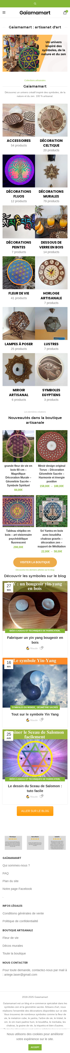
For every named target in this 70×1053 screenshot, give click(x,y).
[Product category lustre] (51, 330)
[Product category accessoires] (19, 127)
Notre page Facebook (17, 889)
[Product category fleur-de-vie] (19, 279)
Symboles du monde (23, 707)
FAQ (6, 873)
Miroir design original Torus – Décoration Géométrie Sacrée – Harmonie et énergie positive (51, 473)
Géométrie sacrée (47, 707)
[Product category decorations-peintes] (19, 230)
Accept (35, 1047)
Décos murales (13, 945)
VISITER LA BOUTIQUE (35, 562)
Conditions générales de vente (23, 913)
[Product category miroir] (19, 378)
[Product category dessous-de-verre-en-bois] (51, 230)
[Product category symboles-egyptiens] (51, 378)
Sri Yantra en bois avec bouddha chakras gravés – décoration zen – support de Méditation (52, 538)
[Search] (35, 3)
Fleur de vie (11, 938)
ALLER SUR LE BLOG (35, 811)
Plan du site (11, 881)
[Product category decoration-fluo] (19, 180)
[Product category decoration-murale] (51, 180)
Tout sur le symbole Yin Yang (35, 714)
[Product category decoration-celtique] (51, 129)
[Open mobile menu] (4, 12)
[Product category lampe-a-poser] (19, 330)
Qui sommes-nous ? (16, 865)
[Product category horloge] (51, 281)
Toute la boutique (14, 953)
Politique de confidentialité (20, 921)
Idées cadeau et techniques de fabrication (35, 631)
